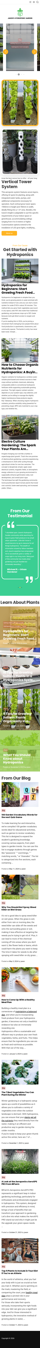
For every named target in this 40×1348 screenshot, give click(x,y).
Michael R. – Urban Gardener (17, 570)
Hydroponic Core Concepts (20, 45)
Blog (20, 38)
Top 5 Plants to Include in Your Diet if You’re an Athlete (20, 1272)
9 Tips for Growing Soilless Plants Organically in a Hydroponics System (19, 719)
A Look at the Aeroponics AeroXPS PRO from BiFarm (19, 1182)
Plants (24, 626)
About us (9, 233)
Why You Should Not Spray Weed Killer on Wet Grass (19, 908)
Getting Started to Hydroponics (20, 41)
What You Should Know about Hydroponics (17, 759)
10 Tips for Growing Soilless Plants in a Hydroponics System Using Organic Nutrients (19, 679)
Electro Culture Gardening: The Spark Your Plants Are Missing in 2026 (19, 447)
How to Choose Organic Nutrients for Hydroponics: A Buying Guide (20, 370)
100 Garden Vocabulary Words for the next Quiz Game (19, 816)
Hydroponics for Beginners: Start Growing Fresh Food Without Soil (17, 291)
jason (21, 69)
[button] (5, 51)
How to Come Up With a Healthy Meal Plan (18, 1001)
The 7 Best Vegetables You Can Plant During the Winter (18, 1093)
